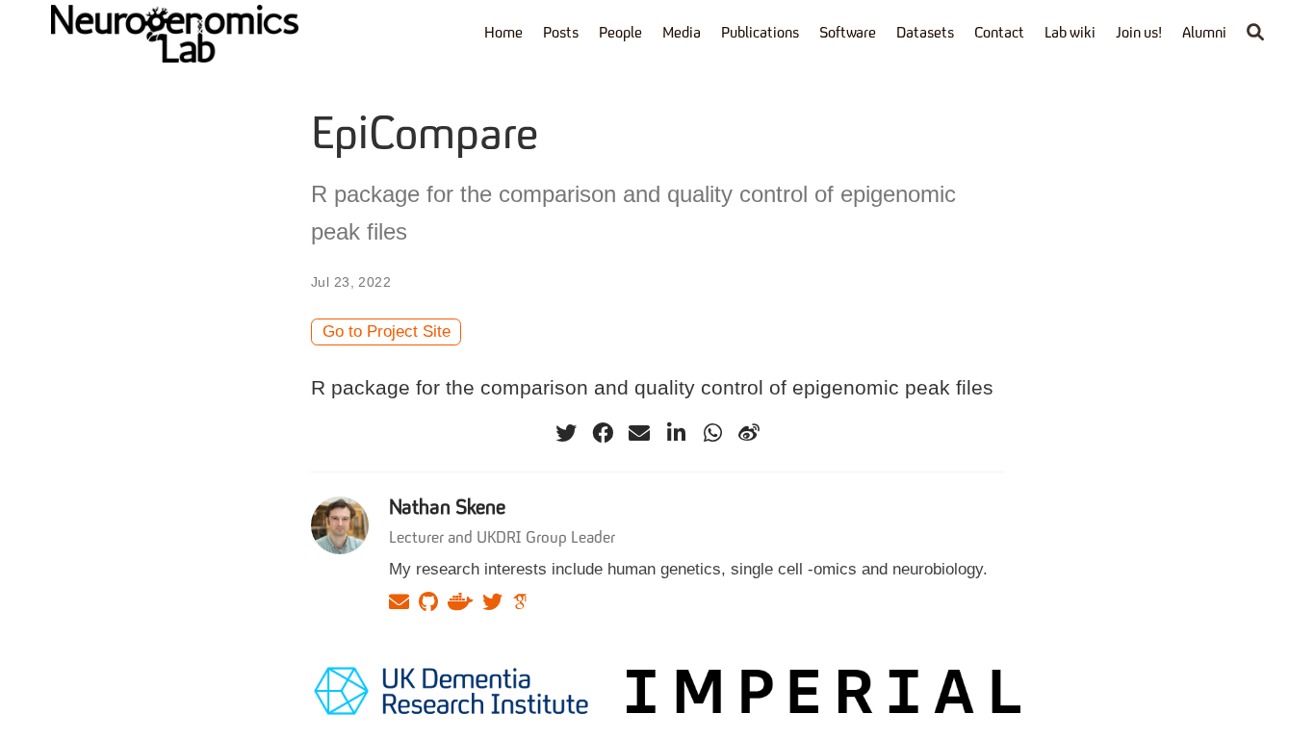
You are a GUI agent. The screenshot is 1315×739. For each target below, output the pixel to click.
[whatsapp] (712, 433)
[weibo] (749, 433)
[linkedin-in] (675, 433)
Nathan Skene (447, 508)
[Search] (1255, 34)
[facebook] (602, 433)
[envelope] (639, 433)
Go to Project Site (386, 331)
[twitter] (566, 433)
